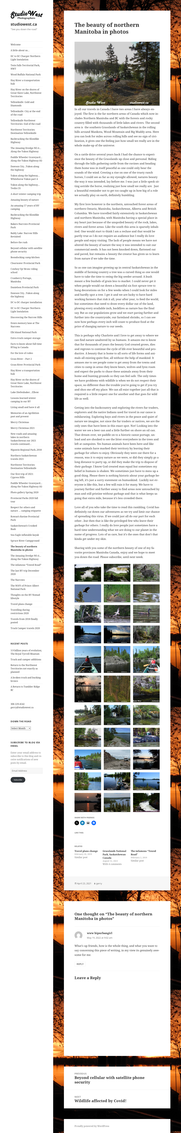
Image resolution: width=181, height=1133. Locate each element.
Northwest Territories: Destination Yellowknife (23, 131)
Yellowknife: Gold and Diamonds (22, 104)
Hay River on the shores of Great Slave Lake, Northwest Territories (26, 93)
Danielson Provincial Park (25, 287)
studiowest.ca (24, 24)
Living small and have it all (25, 407)
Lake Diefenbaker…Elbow (25, 392)
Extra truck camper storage (25, 338)
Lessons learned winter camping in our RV (23, 399)
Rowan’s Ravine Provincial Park (25, 518)
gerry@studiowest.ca (22, 707)
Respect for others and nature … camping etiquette (26, 509)
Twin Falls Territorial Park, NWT (25, 67)
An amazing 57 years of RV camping (25, 207)
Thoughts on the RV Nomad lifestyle (25, 596)
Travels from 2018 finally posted (24, 620)
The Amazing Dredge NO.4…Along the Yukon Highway (26, 149)
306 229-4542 (18, 704)
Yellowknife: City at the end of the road (25, 113)
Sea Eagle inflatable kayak (25, 534)
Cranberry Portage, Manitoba (21, 280)
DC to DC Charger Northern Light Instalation (25, 58)
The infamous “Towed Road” (26, 564)
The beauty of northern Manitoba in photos (24, 548)
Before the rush (19, 242)
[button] (88, 573)
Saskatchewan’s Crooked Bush (24, 527)
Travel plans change (21, 604)
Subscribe (18, 780)
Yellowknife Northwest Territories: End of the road (25, 122)
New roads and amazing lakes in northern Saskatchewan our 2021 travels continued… (24, 439)
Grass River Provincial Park (25, 364)
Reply (80, 964)
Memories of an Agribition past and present (25, 414)
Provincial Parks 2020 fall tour (24, 500)
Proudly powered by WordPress (92, 1126)
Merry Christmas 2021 (23, 428)
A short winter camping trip (26, 194)
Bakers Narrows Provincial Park (25, 225)
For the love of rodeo (22, 353)
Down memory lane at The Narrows (25, 325)
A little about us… (20, 50)
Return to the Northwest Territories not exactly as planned (24, 668)
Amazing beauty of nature (25, 199)
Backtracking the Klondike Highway (25, 140)
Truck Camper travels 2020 (25, 628)
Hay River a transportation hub (25, 82)
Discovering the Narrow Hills (26, 317)
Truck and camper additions (26, 659)
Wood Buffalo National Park (26, 74)
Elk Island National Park (24, 332)
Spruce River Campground (25, 540)
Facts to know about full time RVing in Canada (26, 345)
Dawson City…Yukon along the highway (25, 168)
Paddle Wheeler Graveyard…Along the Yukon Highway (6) (26, 159)
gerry (99, 883)
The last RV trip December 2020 (25, 572)
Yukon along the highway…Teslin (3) (25, 186)
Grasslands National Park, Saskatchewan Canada (114, 854)
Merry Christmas (20, 422)
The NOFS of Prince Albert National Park (25, 587)
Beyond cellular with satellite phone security (26, 250)
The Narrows (18, 579)
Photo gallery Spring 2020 (24, 492)
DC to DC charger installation (26, 302)
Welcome (16, 44)
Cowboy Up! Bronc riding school (24, 270)
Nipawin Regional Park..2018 (26, 449)
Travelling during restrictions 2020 (20, 611)
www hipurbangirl (99, 933)
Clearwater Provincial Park (25, 263)
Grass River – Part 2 (21, 358)
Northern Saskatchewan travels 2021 (24, 457)
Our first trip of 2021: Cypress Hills (22, 475)
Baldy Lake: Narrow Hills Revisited (24, 235)
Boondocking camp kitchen (25, 257)
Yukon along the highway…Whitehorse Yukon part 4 (25, 177)
